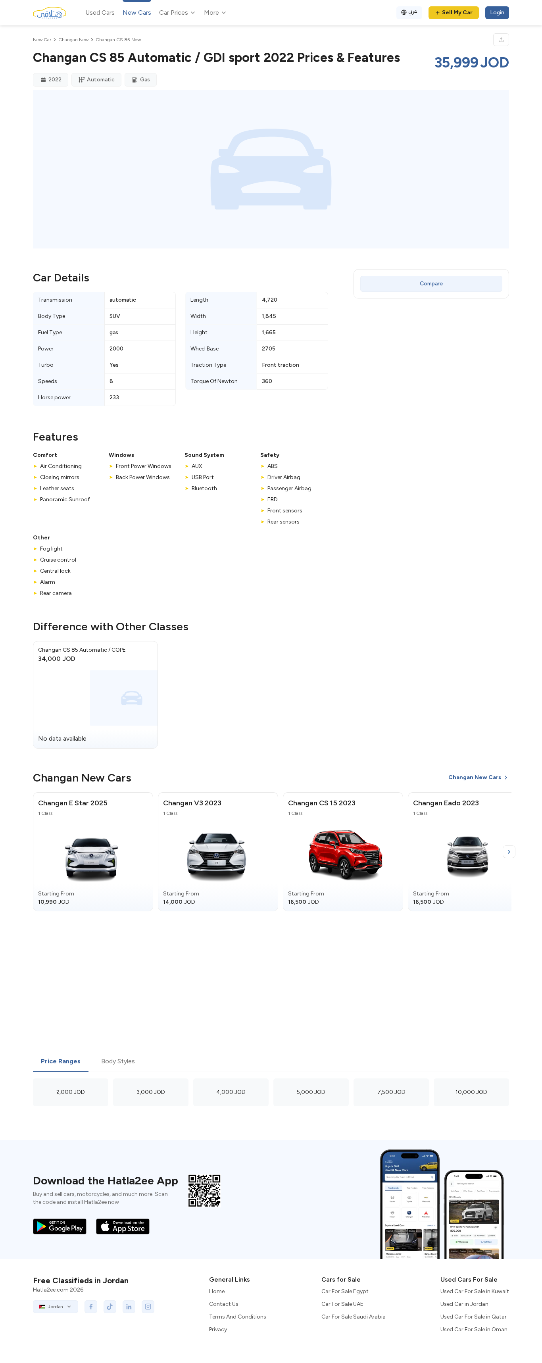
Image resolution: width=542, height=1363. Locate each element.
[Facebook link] (91, 1306)
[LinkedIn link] (129, 1306)
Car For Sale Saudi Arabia (353, 1316)
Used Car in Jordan (464, 1304)
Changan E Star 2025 (73, 803)
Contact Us (223, 1304)
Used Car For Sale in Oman (473, 1329)
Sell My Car (457, 12)
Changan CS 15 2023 (322, 803)
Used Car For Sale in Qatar (473, 1316)
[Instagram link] (148, 1306)
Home (217, 1291)
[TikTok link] (110, 1306)
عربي (412, 11)
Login (497, 12)
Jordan (55, 1306)
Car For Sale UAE (342, 1304)
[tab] (60, 1062)
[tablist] (271, 1062)
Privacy (218, 1329)
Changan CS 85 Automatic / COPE (82, 650)
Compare (431, 283)
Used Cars (100, 12)
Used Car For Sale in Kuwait (474, 1291)
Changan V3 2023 (192, 803)
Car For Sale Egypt (345, 1291)
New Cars (137, 12)
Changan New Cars (474, 777)
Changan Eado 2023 (446, 803)
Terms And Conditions (237, 1316)
